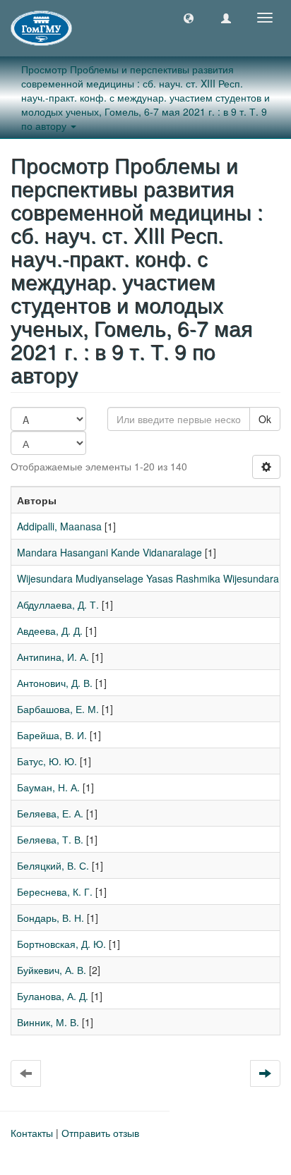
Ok (265, 419)
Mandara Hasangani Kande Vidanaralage (109, 552)
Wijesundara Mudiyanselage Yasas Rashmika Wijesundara (148, 578)
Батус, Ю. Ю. (47, 761)
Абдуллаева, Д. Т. (58, 604)
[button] (188, 18)
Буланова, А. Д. (52, 996)
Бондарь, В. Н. (50, 918)
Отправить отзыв (100, 1133)
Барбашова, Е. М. (58, 709)
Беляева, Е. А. (50, 813)
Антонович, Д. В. (55, 683)
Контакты (32, 1133)
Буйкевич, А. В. (51, 970)
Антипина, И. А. (53, 657)
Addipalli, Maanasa (59, 526)
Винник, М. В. (48, 1022)
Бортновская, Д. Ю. (61, 944)
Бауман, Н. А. (48, 787)
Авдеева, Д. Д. (50, 630)
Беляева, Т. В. (50, 839)
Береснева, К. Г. (55, 891)
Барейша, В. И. (52, 735)
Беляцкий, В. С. (53, 865)
